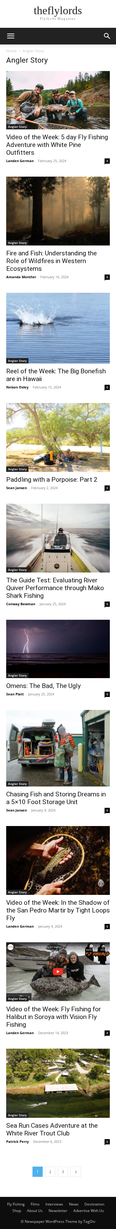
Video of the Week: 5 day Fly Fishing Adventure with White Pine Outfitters (57, 144)
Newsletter (58, 1210)
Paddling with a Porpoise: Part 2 (51, 479)
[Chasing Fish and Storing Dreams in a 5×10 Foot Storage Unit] (58, 748)
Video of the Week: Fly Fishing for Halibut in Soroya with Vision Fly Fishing (53, 1016)
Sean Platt (15, 694)
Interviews (54, 1204)
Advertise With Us (88, 1210)
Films (35, 1204)
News (74, 1204)
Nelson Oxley (17, 387)
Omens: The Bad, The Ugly (43, 686)
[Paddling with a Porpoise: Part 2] (58, 437)
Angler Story (17, 126)
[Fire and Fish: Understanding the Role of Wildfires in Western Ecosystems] (58, 211)
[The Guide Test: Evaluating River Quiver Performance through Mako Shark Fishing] (58, 538)
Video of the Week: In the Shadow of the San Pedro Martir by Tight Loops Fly (58, 910)
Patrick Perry (17, 1141)
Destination (94, 1204)
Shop (16, 1210)
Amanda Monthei (21, 277)
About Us (35, 1210)
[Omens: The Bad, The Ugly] (58, 649)
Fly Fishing (16, 1204)
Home (11, 50)
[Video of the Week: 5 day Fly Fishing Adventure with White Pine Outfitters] (58, 100)
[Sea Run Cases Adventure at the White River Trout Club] (58, 1083)
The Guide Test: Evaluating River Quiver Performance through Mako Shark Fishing (55, 588)
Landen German (20, 160)
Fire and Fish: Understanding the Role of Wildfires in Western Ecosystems (51, 261)
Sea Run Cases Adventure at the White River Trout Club (52, 1129)
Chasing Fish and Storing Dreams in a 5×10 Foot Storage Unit (56, 798)
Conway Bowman (20, 604)
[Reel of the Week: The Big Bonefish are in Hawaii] (58, 328)
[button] (10, 36)
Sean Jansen (16, 487)
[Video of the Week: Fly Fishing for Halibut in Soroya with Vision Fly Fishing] (58, 971)
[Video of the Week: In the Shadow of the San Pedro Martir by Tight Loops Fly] (58, 860)
